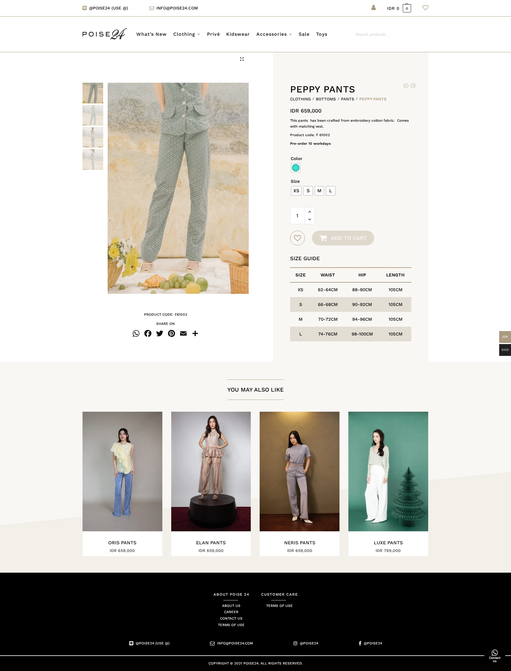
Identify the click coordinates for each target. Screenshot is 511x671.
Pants (347, 99)
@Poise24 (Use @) (152, 643)
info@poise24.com (177, 8)
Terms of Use (231, 625)
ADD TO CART (349, 238)
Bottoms (326, 99)
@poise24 (309, 643)
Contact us (231, 619)
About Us (231, 606)
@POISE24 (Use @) (108, 8)
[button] (241, 59)
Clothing (300, 99)
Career (231, 612)
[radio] (295, 167)
